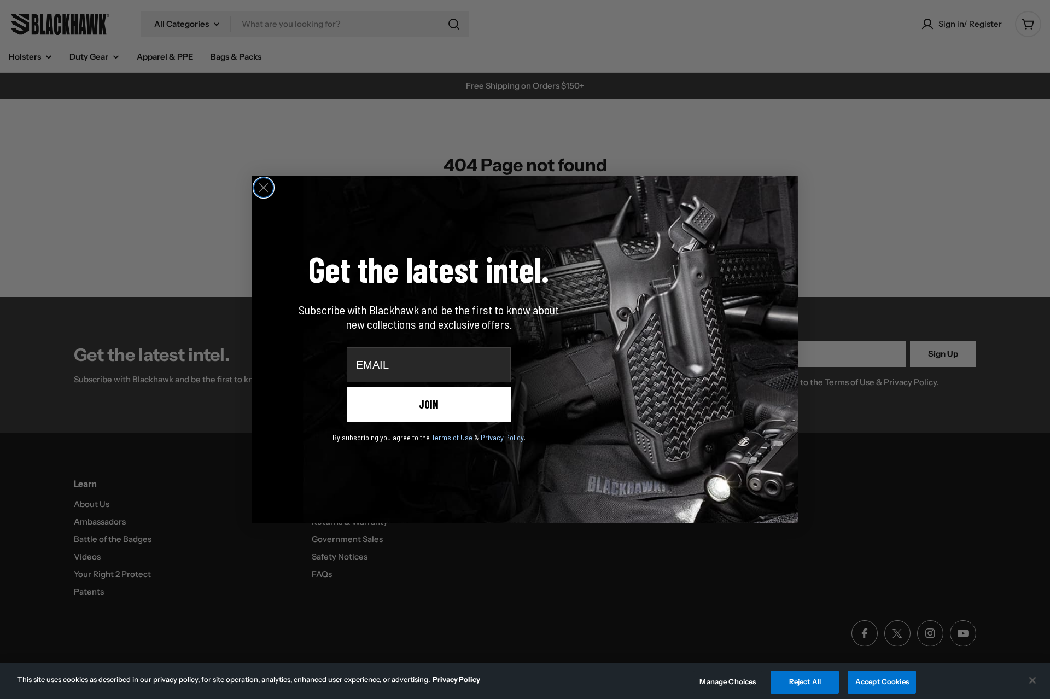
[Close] (1032, 680)
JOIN (429, 404)
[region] (525, 681)
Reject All (805, 681)
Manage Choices (727, 681)
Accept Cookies (882, 681)
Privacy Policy (456, 679)
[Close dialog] (263, 187)
